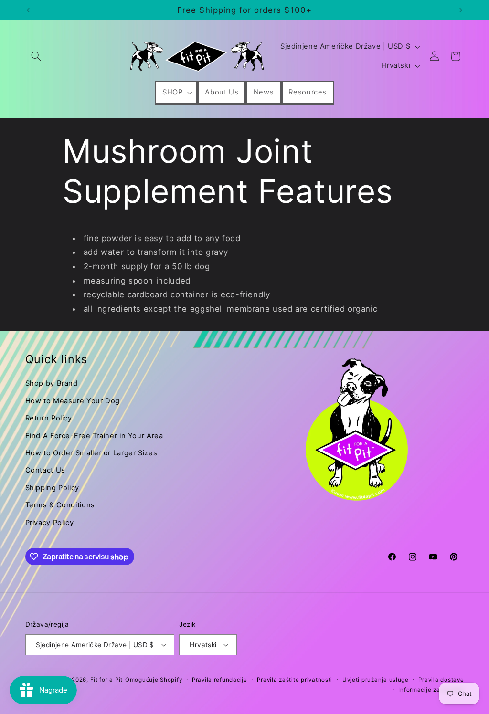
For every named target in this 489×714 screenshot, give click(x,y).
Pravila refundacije (219, 679)
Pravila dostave (441, 679)
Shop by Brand (51, 383)
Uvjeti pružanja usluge (375, 679)
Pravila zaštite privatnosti (294, 679)
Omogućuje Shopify (153, 679)
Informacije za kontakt (431, 689)
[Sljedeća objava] (460, 10)
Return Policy (48, 418)
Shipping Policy (52, 487)
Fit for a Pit (106, 679)
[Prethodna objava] (28, 10)
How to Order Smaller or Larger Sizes (91, 453)
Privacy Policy (49, 522)
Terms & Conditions (60, 505)
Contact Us (45, 470)
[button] (36, 56)
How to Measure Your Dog (72, 401)
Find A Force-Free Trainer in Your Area (94, 435)
